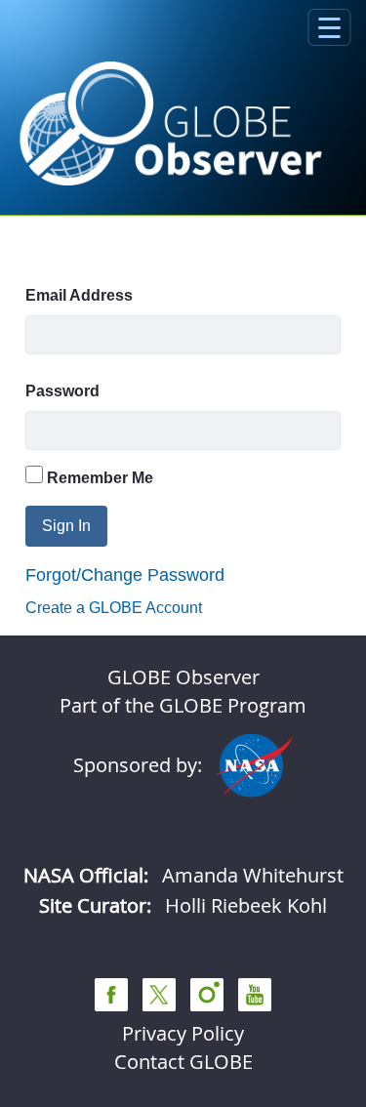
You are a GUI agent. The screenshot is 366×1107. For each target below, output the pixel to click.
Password (62, 391)
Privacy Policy (183, 1033)
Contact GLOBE (183, 1061)
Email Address (79, 295)
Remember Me (98, 478)
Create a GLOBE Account (113, 607)
